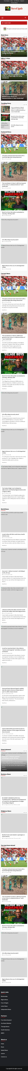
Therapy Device (5, 1026)
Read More (4, 310)
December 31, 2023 (10, 693)
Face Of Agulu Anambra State (8, 804)
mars (4, 55)
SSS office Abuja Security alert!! (10, 239)
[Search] (25, 17)
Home (2, 1043)
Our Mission (16, 0)
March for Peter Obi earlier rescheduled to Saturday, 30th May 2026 (17, 118)
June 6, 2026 (9, 55)
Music (2, 1047)
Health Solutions (5, 1029)
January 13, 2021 (18, 838)
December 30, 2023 (10, 733)
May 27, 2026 (9, 493)
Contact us (4, 1056)
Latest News (4, 1006)
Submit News (4, 1050)
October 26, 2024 (9, 537)
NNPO (2, 1033)
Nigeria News (4, 999)
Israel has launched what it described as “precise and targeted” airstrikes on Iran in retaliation (13, 649)
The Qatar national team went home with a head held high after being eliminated (13, 76)
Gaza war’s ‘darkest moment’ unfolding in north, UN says (11, 757)
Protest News (14, 2)
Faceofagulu (7, 0)
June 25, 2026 (9, 159)
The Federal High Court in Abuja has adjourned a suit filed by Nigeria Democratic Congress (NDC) (14, 489)
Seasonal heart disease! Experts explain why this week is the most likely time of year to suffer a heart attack (13, 690)
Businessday (4, 996)
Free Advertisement (6, 1020)
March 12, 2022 (17, 804)
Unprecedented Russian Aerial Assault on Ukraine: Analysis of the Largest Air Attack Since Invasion (13, 730)
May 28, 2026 (9, 215)
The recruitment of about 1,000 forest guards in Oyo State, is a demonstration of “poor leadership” (12, 50)
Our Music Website (6, 1023)
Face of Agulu (4, 1003)
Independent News (6, 1009)
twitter (3, 1053)
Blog (12, 0)
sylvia (4, 693)
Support (22, 0)
